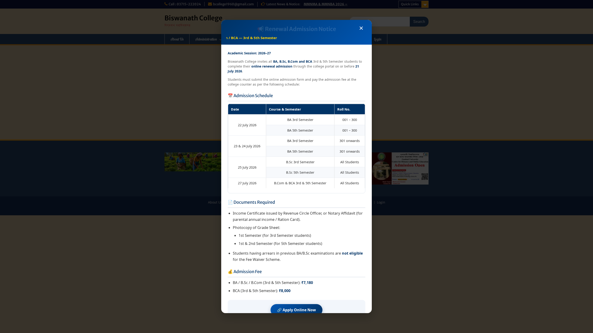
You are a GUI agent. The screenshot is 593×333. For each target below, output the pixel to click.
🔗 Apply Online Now (296, 309)
